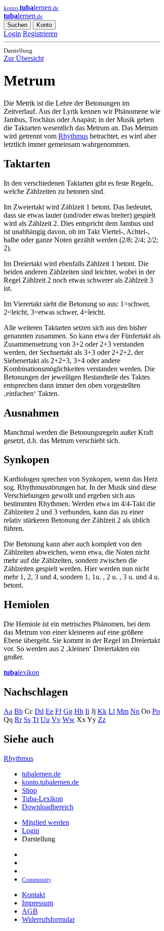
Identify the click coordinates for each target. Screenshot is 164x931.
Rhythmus (73, 136)
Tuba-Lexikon (42, 799)
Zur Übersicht (24, 58)
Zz (102, 719)
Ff (58, 711)
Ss (27, 719)
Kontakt (33, 895)
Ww (68, 719)
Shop (29, 790)
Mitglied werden (45, 822)
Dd (39, 711)
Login (12, 33)
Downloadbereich (47, 807)
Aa (8, 711)
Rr (18, 719)
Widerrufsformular (48, 919)
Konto (44, 24)
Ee (49, 711)
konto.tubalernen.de (50, 782)
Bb (18, 711)
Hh (78, 711)
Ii (87, 711)
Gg (67, 711)
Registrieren (40, 33)
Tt (35, 719)
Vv (56, 719)
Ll (111, 711)
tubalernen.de (41, 774)
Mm (122, 711)
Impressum (37, 903)
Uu (45, 719)
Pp (156, 711)
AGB (30, 911)
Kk (102, 711)
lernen (23, 16)
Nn (134, 711)
